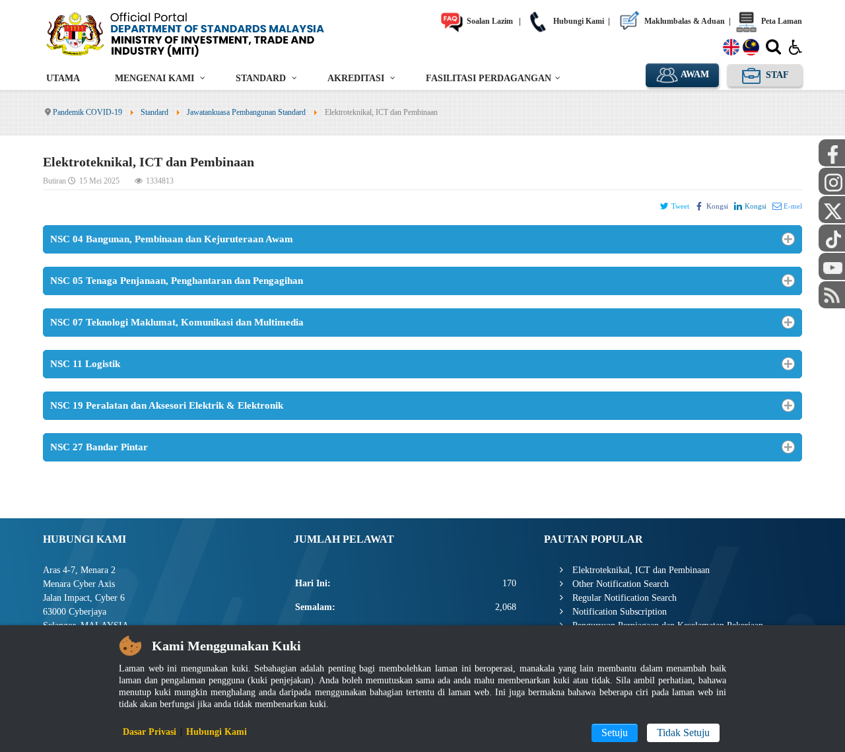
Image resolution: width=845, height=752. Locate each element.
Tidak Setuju (683, 732)
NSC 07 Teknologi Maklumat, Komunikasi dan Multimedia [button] (177, 322)
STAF (776, 75)
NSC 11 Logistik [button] (85, 364)
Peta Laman (780, 21)
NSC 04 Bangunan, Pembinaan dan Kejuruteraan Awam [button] (171, 239)
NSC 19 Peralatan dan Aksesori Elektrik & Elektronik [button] (166, 405)
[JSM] (204, 33)
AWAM (694, 74)
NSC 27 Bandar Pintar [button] (99, 447)
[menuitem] (63, 78)
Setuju (614, 732)
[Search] (773, 49)
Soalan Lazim (489, 21)
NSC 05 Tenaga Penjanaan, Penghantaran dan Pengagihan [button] (176, 280)
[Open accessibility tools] (795, 46)
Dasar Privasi (149, 732)
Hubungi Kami (577, 21)
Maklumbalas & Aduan (683, 21)
